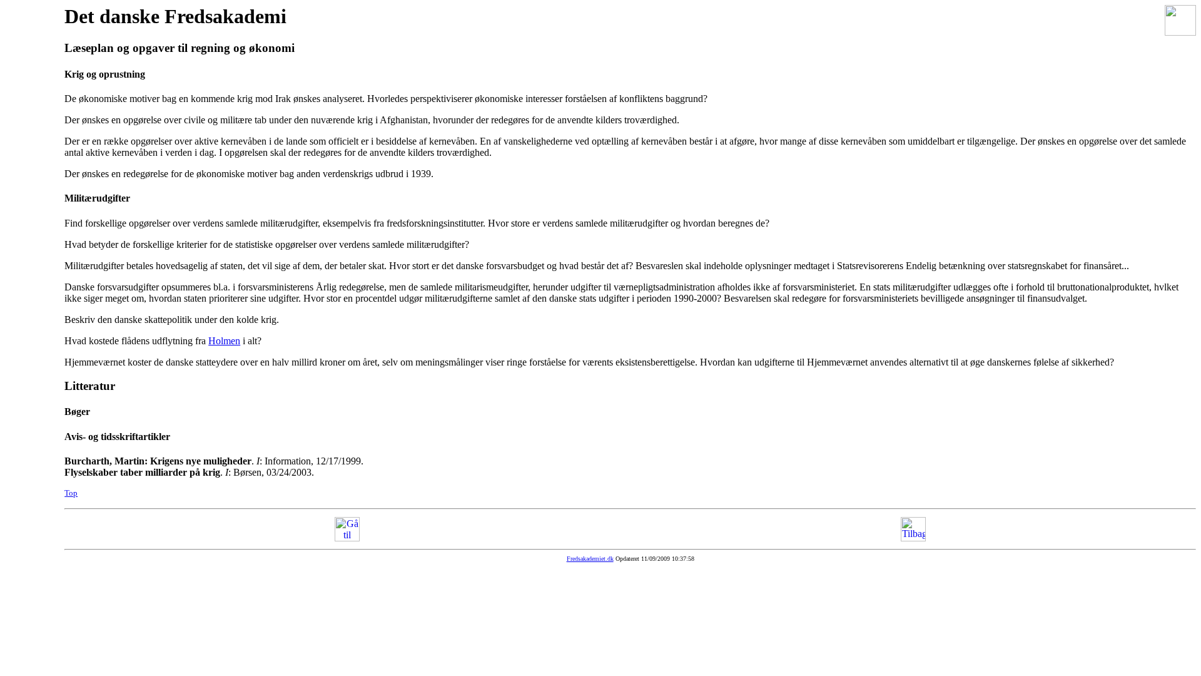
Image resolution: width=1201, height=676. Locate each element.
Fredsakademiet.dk (590, 558)
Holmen (224, 340)
